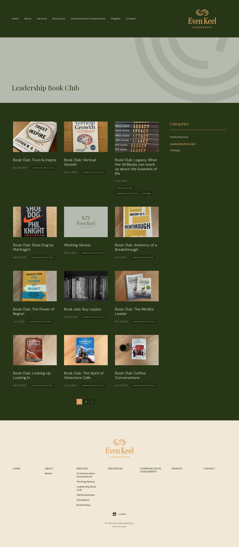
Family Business (125, 188)
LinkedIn (122, 514)
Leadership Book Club (43, 167)
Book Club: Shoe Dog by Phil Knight (33, 247)
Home (15, 18)
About (27, 18)
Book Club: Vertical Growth (80, 162)
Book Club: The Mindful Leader (134, 311)
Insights (115, 18)
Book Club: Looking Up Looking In (32, 375)
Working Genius (77, 245)
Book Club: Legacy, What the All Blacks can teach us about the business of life (136, 166)
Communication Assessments (88, 18)
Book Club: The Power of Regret (33, 311)
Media (48, 473)
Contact (131, 18)
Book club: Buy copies (82, 309)
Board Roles (83, 505)
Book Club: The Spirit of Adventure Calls (84, 375)
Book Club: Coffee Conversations (130, 375)
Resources (59, 18)
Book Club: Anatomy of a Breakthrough (136, 247)
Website (115, 526)
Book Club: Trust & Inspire (35, 159)
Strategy (147, 193)
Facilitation (83, 500)
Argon (124, 526)
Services (42, 18)
